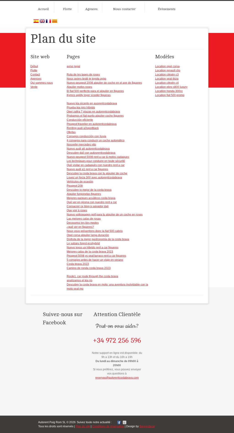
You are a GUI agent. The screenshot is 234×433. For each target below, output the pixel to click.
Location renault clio (167, 70)
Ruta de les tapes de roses (83, 74)
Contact (35, 74)
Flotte (67, 9)
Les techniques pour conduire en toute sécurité (96, 161)
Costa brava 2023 (78, 264)
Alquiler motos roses (79, 87)
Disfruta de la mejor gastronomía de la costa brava (98, 239)
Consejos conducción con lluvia (86, 136)
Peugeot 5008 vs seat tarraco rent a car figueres (96, 255)
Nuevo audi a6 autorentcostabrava (88, 148)
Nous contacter (124, 9)
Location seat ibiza (166, 78)
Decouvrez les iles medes (83, 222)
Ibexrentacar (147, 426)
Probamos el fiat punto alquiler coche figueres (95, 115)
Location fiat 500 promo (169, 95)
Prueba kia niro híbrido (81, 107)
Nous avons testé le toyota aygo (86, 78)
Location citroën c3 (167, 74)
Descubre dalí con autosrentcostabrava (91, 152)
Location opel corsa (167, 66)
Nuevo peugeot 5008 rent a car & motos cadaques (98, 157)
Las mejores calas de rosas (84, 218)
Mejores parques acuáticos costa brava (91, 198)
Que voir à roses (77, 210)
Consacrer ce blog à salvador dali (88, 206)
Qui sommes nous (41, 82)
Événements (167, 9)
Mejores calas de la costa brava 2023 (90, 251)
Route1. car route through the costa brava (92, 276)
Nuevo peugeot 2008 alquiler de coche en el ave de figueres (104, 82)
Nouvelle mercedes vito (81, 144)
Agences (91, 9)
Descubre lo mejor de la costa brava (89, 189)
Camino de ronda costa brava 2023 (89, 268)
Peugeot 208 (75, 185)
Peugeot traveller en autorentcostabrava (92, 124)
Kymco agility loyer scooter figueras (89, 95)
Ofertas (71, 132)
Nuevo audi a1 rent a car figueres (87, 169)
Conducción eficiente (80, 119)
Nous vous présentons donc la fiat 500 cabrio (95, 231)
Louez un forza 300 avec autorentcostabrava (94, 177)
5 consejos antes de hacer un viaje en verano (95, 259)
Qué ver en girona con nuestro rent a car (92, 202)
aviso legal (73, 66)
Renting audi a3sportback (83, 128)
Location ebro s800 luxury (171, 87)
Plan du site (82, 426)
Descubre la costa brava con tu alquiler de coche (97, 173)
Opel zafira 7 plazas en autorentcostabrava (93, 111)
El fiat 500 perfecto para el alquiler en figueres (95, 91)
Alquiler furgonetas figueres (84, 194)
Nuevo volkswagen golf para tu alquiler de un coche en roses (105, 214)
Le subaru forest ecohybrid (83, 243)
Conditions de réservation (108, 426)
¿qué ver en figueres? (80, 227)
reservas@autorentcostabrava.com (117, 377)
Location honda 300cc (169, 91)
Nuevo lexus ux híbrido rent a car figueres (92, 247)
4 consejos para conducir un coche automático (96, 140)
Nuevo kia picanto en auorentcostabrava (92, 103)
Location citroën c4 (167, 82)
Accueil (43, 9)
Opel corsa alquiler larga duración (88, 235)
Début (34, 66)
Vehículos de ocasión (80, 181)
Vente (33, 87)
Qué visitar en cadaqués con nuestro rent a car (96, 165)
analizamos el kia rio (79, 280)
